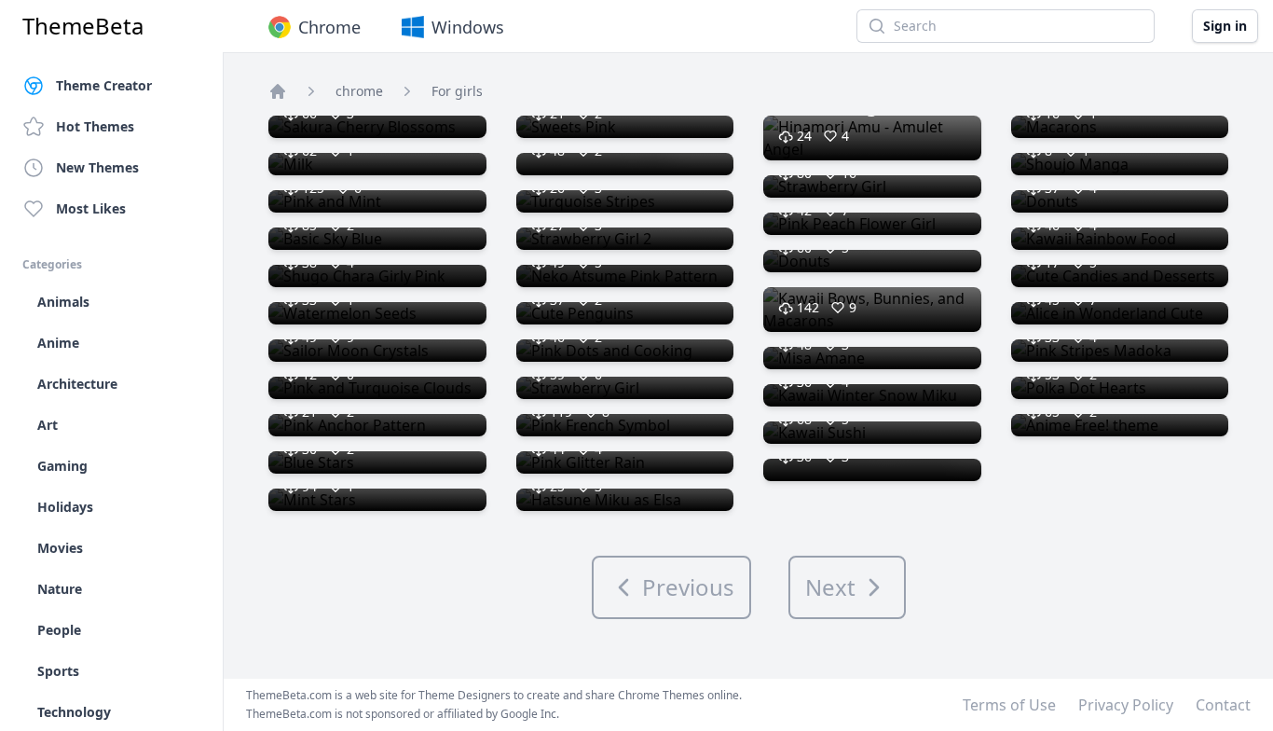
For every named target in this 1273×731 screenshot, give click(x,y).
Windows (467, 27)
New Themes (97, 167)
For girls (457, 91)
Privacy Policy (1125, 705)
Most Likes (91, 208)
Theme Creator (104, 85)
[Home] (277, 91)
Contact (1223, 705)
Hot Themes (95, 126)
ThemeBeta (83, 26)
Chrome (329, 27)
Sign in (1225, 25)
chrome (359, 91)
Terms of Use (1009, 705)
